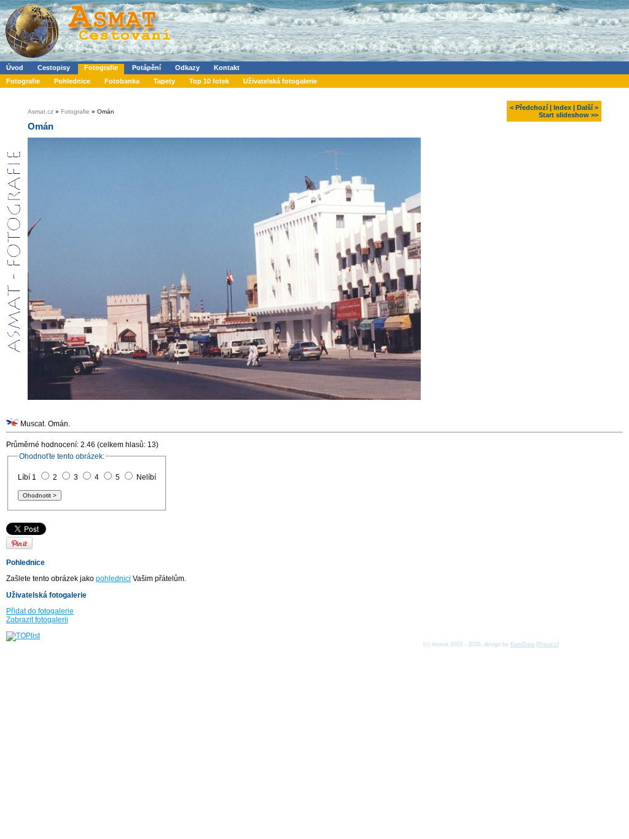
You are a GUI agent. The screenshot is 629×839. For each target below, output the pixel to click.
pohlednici (113, 578)
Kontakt (227, 67)
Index (562, 107)
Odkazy (187, 67)
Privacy (547, 644)
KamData (522, 644)
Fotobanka (121, 81)
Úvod (14, 67)
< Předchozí (529, 107)
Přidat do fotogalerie (40, 611)
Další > (587, 107)
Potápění (146, 67)
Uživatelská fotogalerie (280, 81)
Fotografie (101, 67)
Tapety (164, 81)
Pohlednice (72, 81)
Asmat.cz (40, 111)
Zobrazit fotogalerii (37, 619)
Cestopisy (53, 67)
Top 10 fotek (209, 81)
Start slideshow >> (568, 115)
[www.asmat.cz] (87, 59)
